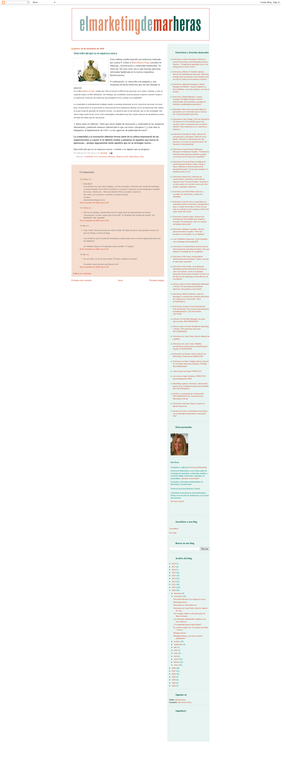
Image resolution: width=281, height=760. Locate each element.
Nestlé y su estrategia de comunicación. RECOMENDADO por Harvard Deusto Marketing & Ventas (188, 396)
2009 (174, 590)
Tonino (85, 179)
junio (176, 650)
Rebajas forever (179, 633)
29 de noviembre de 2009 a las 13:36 (94, 221)
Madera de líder (88, 91)
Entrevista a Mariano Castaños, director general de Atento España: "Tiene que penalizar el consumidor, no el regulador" (189, 231)
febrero (177, 662)
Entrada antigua (156, 280)
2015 (174, 573)
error (96, 157)
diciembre (178, 593)
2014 (174, 575)
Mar (84, 226)
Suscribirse (173, 529)
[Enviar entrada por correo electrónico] (111, 153)
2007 (174, 671)
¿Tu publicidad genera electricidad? (187, 625)
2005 (174, 677)
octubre (177, 641)
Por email (172, 533)
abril (176, 656)
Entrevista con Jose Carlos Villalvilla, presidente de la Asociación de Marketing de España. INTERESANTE (190, 346)
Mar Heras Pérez (185, 702)
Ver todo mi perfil (177, 501)
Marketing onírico (180, 602)
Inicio (120, 280)
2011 (174, 584)
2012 (174, 582)
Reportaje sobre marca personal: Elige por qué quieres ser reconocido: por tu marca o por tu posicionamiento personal (190, 111)
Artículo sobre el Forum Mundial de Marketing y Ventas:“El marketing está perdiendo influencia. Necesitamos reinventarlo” (191, 286)
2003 (174, 683)
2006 (174, 674)
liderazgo (111, 157)
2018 (174, 564)
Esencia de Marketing (198, 467)
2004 (174, 680)
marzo (176, 659)
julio (175, 647)
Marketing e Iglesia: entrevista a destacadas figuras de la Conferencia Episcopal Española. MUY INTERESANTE (191, 386)
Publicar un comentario (82, 273)
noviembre (178, 596)
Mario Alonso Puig (136, 157)
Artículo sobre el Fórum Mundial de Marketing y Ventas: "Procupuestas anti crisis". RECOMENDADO (191, 328)
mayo (176, 653)
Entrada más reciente (81, 280)
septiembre (178, 644)
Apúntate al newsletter (190, 478)
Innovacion (103, 157)
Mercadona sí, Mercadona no (185, 605)
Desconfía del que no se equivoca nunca (95, 53)
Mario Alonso (140, 62)
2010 (174, 587)
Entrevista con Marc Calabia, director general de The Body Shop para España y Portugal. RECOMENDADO (190, 363)
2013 (174, 578)
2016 (174, 570)
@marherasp (180, 700)
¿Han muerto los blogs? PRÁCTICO (187, 371)
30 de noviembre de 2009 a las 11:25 (94, 249)
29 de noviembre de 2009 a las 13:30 (94, 203)
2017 (174, 567)
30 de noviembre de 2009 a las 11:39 (94, 267)
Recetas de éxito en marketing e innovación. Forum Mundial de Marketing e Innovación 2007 (190, 413)
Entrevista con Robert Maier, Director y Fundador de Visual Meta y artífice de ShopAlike (188, 194)
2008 (174, 668)
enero (176, 665)
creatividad (88, 157)
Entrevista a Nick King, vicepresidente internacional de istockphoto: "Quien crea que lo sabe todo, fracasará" (191, 259)
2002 (174, 686)
